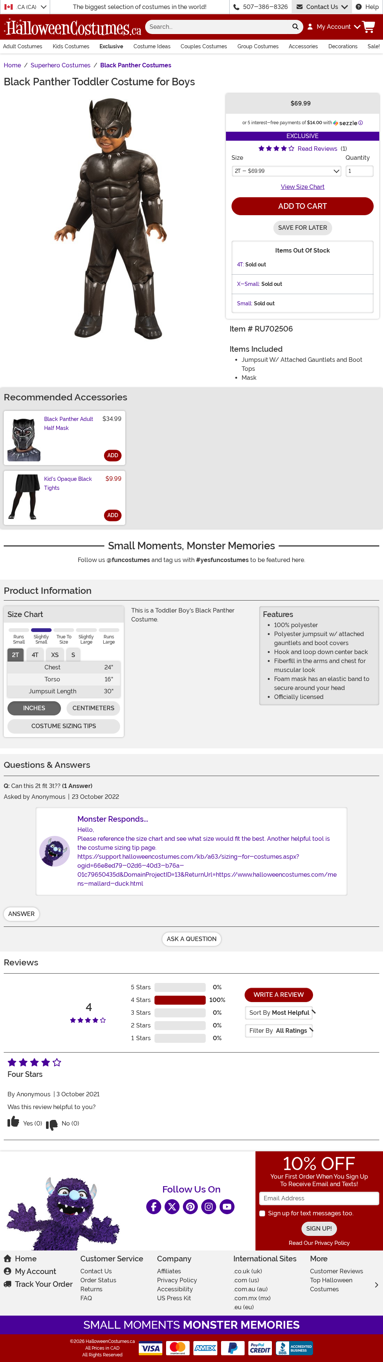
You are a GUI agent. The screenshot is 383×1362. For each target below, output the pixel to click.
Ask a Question (192, 939)
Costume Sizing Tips (63, 726)
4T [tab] (35, 655)
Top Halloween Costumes (331, 1285)
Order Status (98, 1280)
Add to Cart (302, 206)
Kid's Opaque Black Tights (68, 483)
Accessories (303, 46)
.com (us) (246, 1280)
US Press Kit (174, 1298)
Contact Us (322, 6)
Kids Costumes (71, 46)
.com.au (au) (250, 1289)
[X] (172, 1206)
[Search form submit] (295, 27)
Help (372, 6)
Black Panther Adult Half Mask (68, 423)
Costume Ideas (152, 46)
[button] (333, 26)
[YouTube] (227, 1206)
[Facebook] (153, 1206)
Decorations (343, 46)
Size (237, 157)
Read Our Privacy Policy (319, 1243)
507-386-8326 (265, 6)
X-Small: (248, 284)
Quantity (358, 157)
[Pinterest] (190, 1206)
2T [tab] (15, 655)
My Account (35, 1271)
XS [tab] (55, 655)
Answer (21, 913)
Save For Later (302, 227)
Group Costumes (258, 46)
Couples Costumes (204, 46)
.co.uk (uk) (247, 1271)
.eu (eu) (243, 1307)
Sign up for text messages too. (310, 1213)
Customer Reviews (336, 1271)
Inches (34, 708)
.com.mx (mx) (252, 1298)
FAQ (86, 1298)
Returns (91, 1289)
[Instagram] (208, 1206)
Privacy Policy (177, 1280)
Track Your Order (44, 1284)
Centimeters (93, 708)
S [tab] (73, 655)
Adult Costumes (22, 46)
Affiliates (169, 1271)
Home (26, 1258)
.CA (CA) (27, 7)
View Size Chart (303, 186)
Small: (244, 303)
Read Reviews (317, 148)
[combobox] (216, 27)
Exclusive (111, 46)
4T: (240, 265)
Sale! (374, 46)
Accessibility (175, 1289)
